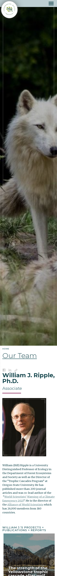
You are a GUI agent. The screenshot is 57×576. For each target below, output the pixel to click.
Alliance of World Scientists (25, 504)
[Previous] (4, 562)
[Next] (52, 562)
